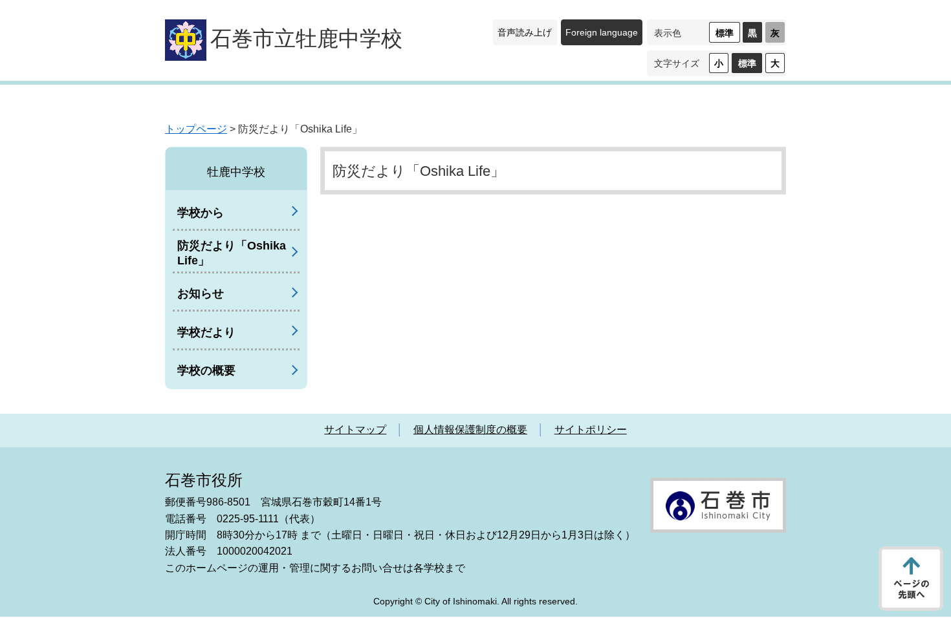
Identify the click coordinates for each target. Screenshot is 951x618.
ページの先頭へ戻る (911, 578)
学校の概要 (206, 370)
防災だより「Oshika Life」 (231, 253)
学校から (200, 212)
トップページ (196, 128)
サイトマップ (355, 429)
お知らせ (200, 293)
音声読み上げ (524, 32)
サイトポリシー (590, 429)
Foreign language (601, 32)
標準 (725, 33)
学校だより (206, 332)
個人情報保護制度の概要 (470, 429)
